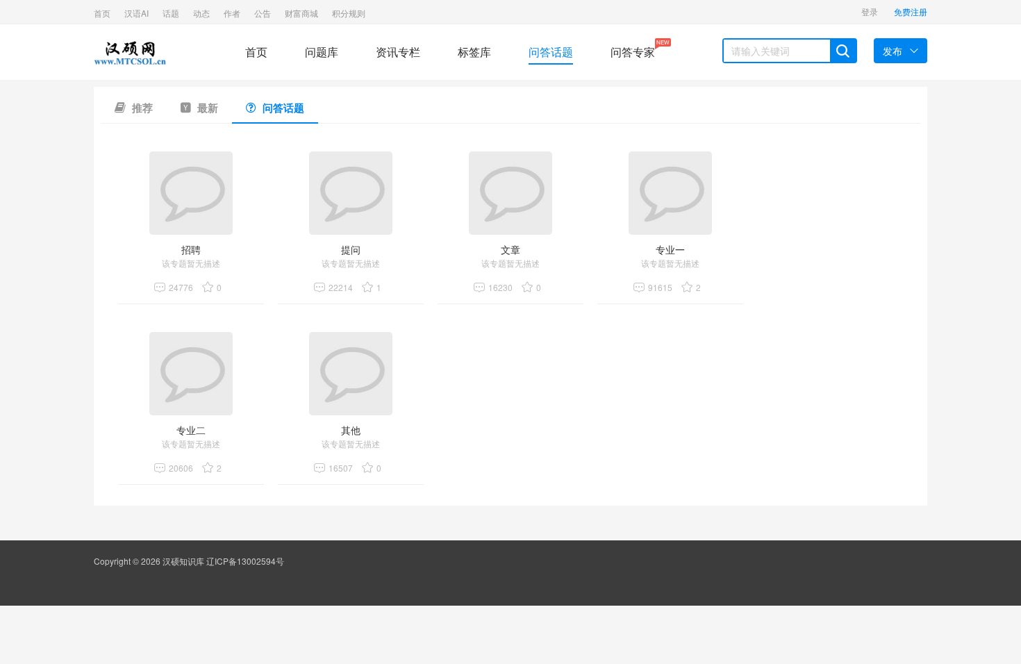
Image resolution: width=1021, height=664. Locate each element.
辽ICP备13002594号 (245, 561)
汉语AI (136, 13)
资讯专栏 (398, 52)
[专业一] (670, 193)
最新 (206, 107)
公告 (262, 13)
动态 (201, 13)
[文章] (510, 193)
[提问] (350, 193)
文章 (510, 249)
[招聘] (191, 193)
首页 (102, 13)
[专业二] (191, 373)
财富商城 (301, 13)
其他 (350, 430)
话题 (171, 13)
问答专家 (633, 49)
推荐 (141, 107)
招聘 (191, 249)
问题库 (321, 52)
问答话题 (551, 52)
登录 (869, 11)
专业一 (670, 249)
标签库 (474, 52)
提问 (350, 249)
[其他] (350, 373)
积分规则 (348, 13)
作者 (232, 13)
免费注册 (910, 11)
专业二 (191, 430)
